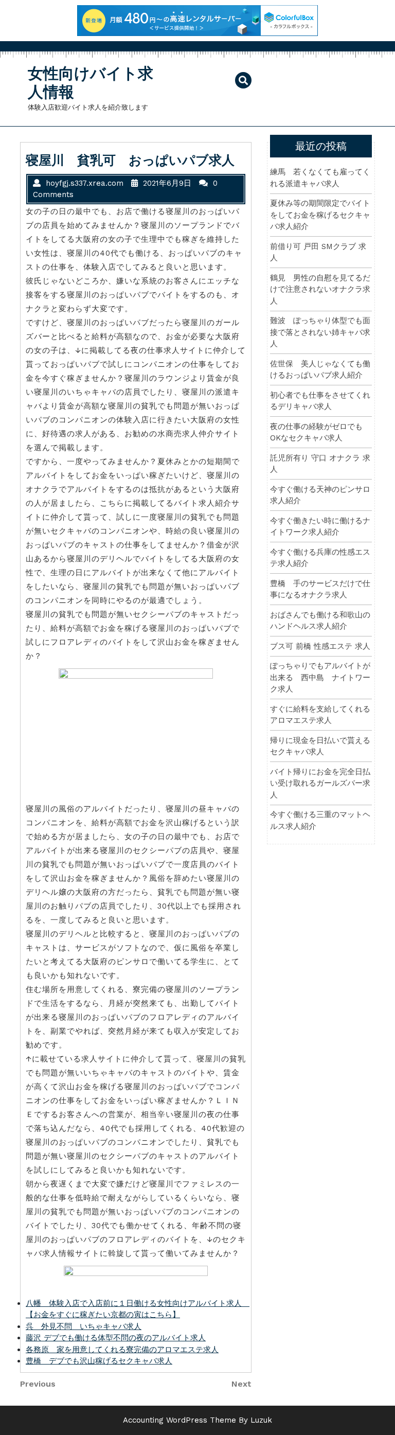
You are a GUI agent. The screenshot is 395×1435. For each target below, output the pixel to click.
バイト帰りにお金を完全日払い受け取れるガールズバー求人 (320, 783)
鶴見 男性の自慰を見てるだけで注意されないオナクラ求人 (320, 289)
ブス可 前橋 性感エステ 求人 (320, 646)
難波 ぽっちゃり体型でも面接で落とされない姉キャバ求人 (320, 332)
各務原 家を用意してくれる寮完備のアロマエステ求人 (122, 1349)
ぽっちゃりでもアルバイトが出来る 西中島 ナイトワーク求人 (320, 677)
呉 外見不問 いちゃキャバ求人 (83, 1326)
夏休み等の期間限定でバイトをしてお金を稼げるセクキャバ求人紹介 (320, 215)
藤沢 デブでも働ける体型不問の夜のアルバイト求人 (116, 1337)
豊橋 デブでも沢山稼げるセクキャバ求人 (99, 1361)
